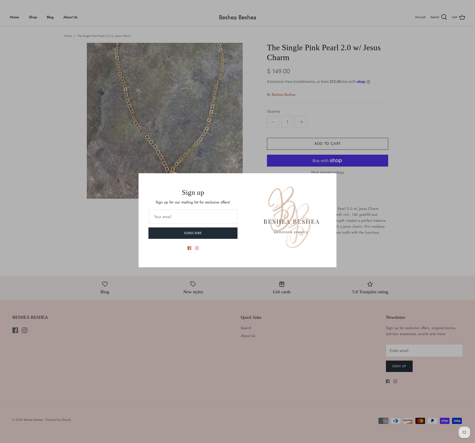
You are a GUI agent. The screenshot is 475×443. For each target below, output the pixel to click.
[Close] (330, 179)
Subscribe (193, 233)
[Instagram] (197, 248)
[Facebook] (189, 248)
